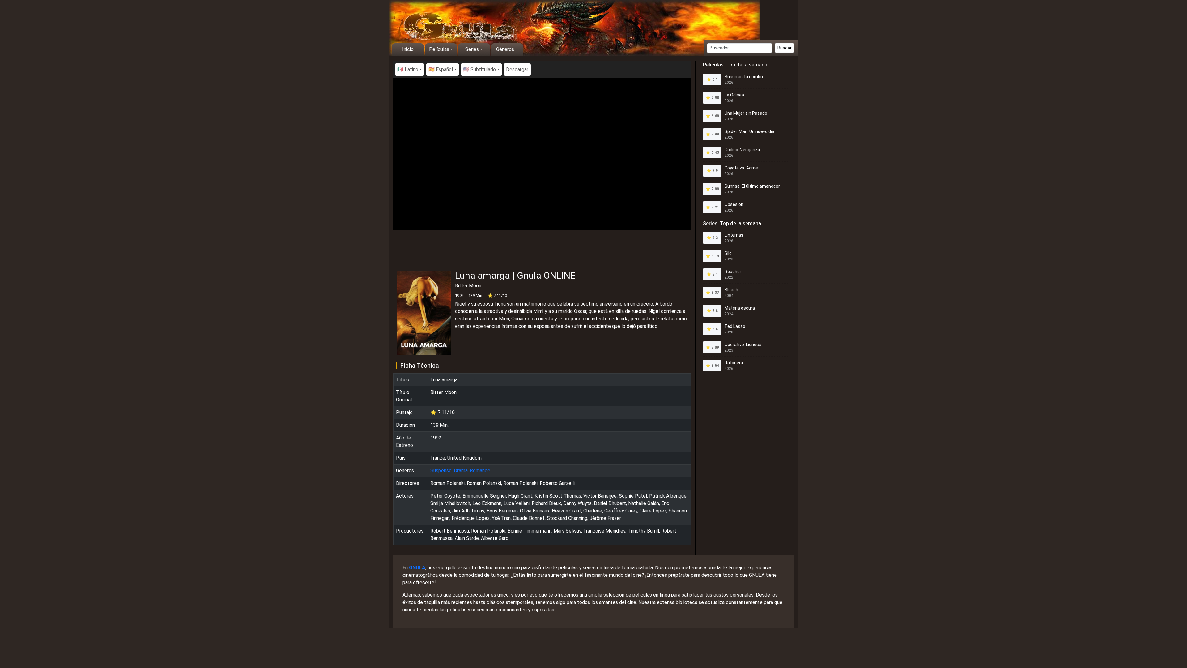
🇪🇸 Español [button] (440, 69)
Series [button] (472, 49)
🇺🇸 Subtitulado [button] (479, 69)
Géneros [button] (505, 49)
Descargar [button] (517, 69)
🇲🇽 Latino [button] (407, 69)
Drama (461, 470)
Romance (480, 470)
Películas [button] (439, 49)
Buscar (784, 47)
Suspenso (441, 470)
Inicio (408, 49)
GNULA (417, 568)
